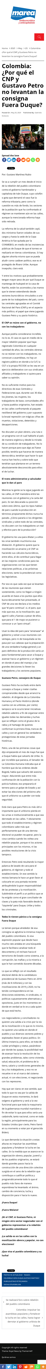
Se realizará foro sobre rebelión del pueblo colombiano (22, 1301)
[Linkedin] (14, 160)
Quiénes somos (9, 1357)
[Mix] (28, 160)
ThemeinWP (27, 1351)
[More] (38, 160)
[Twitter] (9, 160)
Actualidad (18, 1275)
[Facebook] (4, 160)
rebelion (17, 1284)
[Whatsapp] (33, 160)
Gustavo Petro (15, 1281)
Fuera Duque (17, 1278)
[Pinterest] (18, 160)
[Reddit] (23, 160)
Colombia (8, 1278)
